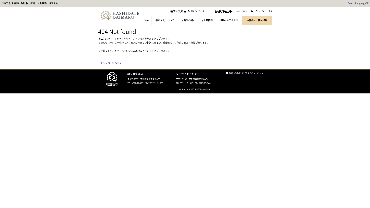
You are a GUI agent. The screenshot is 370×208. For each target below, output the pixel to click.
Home (146, 20)
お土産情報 (207, 20)
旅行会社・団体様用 (257, 20)
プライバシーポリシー (255, 73)
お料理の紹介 (188, 20)
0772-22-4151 (200, 11)
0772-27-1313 (263, 11)
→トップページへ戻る (109, 62)
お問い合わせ (235, 73)
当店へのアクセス (229, 20)
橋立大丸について (165, 20)
